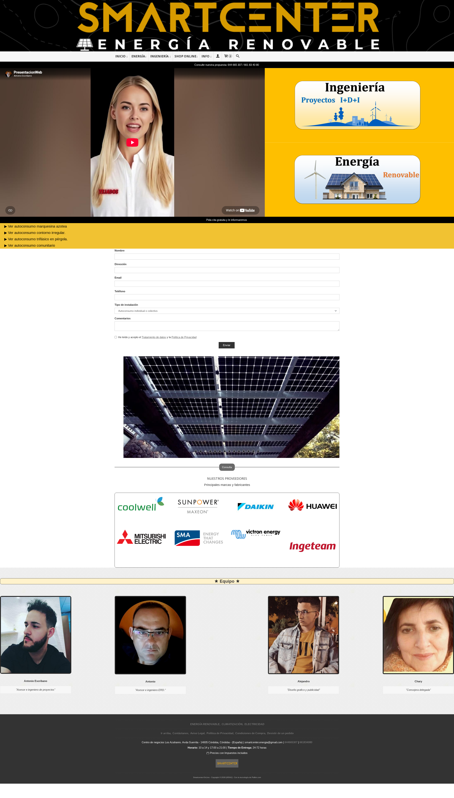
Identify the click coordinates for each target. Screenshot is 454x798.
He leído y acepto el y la (157, 337)
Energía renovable (205, 724)
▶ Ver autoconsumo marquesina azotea (35, 226)
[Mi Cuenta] (217, 56)
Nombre (119, 250)
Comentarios (123, 318)
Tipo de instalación (126, 304)
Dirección (120, 264)
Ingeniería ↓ (160, 56)
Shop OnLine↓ (186, 56)
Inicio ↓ (121, 56)
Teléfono (120, 291)
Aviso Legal (197, 733)
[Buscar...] (238, 56)
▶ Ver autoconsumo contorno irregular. (34, 233)
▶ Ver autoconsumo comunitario (29, 245)
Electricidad (254, 724)
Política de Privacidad (183, 337)
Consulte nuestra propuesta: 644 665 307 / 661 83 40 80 (226, 64)
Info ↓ (206, 56)
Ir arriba (166, 733)
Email (118, 277)
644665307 (291, 742)
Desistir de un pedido (280, 733)
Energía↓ (139, 56)
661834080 (306, 742)
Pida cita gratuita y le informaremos (226, 219)
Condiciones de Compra (250, 733)
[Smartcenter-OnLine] (227, 25)
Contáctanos (180, 733)
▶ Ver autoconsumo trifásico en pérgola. (36, 239)
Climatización (232, 724)
